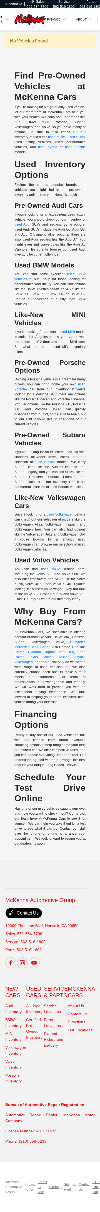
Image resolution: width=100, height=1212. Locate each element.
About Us (76, 1006)
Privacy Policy (30, 1187)
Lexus (33, 657)
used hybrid (47, 147)
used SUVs (76, 137)
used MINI (67, 332)
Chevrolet (77, 642)
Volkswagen (23, 662)
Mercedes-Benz (26, 647)
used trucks (57, 137)
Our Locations (80, 1030)
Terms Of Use (42, 1187)
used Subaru (45, 462)
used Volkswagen (60, 514)
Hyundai (34, 652)
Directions (76, 1022)
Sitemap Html (70, 1187)
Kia (71, 652)
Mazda (48, 657)
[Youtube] (34, 962)
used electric (75, 147)
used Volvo (50, 569)
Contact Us (27, 913)
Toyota (80, 657)
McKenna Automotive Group (13, 1187)
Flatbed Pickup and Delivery (53, 1039)
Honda (45, 647)
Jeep (62, 652)
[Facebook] (10, 962)
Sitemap (55, 1187)
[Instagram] (22, 962)
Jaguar (49, 652)
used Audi (22, 224)
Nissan (64, 657)
